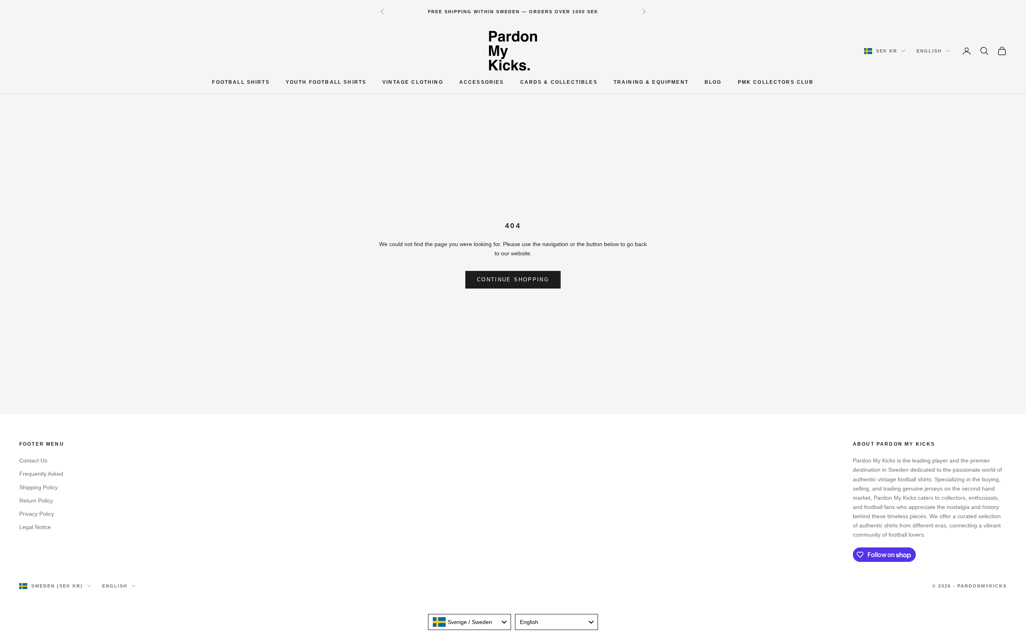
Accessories (481, 82)
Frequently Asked (41, 473)
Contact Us (33, 460)
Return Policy (36, 500)
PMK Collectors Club (776, 82)
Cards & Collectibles (559, 82)
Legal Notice (35, 527)
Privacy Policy (36, 514)
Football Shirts (240, 82)
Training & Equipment (651, 82)
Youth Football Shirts (326, 82)
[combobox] (469, 622)
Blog (713, 82)
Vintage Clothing (412, 82)
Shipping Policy (38, 487)
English (929, 50)
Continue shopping (513, 280)
